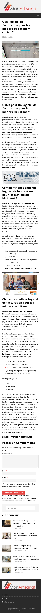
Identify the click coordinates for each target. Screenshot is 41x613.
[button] (37, 15)
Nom (4, 471)
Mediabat (8, 367)
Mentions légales (8, 602)
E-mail (4, 477)
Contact (5, 598)
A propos (5, 595)
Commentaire (7, 454)
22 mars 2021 (8, 37)
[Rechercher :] (20, 508)
